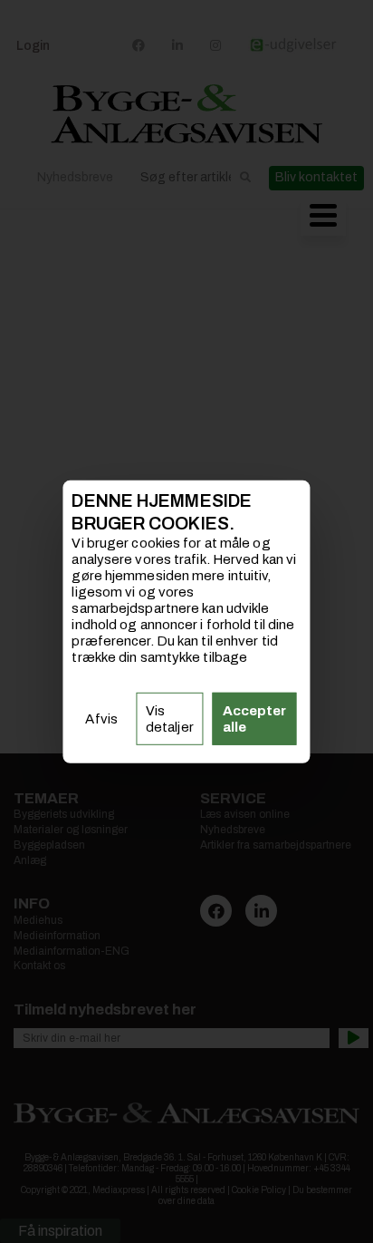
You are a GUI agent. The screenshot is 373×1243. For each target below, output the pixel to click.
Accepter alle (255, 719)
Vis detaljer (170, 719)
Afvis (101, 719)
